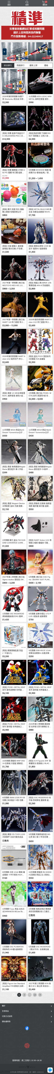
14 (35, 995)
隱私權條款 (6, 1021)
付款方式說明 (7, 1016)
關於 (3, 1006)
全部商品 (5, 1011)
